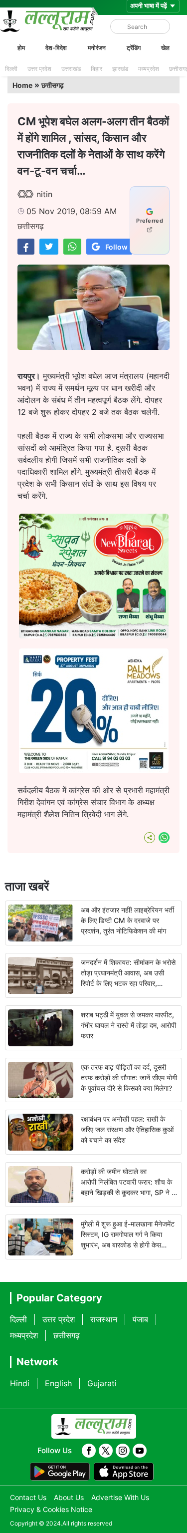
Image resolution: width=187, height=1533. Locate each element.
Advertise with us (120, 1497)
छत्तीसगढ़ (52, 85)
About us (69, 1497)
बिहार (96, 68)
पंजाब (140, 1319)
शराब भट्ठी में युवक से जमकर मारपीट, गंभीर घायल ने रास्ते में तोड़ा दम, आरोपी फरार (128, 1025)
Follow (116, 247)
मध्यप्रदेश (148, 68)
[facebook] (89, 1451)
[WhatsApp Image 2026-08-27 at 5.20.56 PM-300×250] (94, 770)
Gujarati (102, 1383)
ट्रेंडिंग (134, 47)
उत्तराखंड (71, 68)
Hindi (19, 1383)
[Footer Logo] (93, 1426)
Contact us (28, 1497)
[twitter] (106, 1451)
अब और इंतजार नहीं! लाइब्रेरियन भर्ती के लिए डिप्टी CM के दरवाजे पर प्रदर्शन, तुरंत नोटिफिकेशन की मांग (127, 920)
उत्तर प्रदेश (39, 68)
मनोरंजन (97, 47)
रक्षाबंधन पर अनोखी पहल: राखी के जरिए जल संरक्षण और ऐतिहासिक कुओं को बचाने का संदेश (127, 1129)
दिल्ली (11, 68)
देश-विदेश (56, 47)
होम (21, 47)
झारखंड (120, 68)
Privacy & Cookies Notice (51, 1509)
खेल (165, 47)
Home (22, 85)
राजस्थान (103, 1319)
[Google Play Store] (60, 1472)
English (58, 1383)
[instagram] (123, 1451)
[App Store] (124, 1472)
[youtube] (140, 1451)
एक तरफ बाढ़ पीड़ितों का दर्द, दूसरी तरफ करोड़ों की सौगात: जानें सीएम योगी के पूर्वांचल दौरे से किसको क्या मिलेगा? (129, 1077)
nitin (44, 194)
